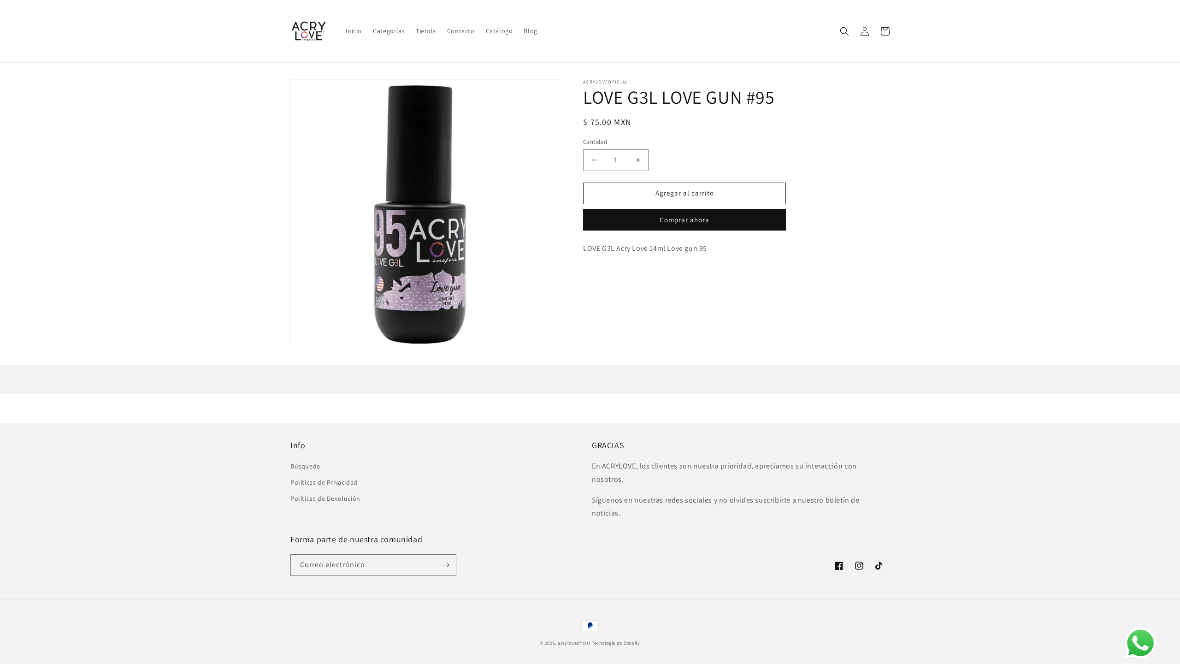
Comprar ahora (684, 219)
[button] (844, 31)
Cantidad (595, 142)
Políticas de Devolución (325, 498)
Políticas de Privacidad (324, 482)
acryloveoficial (574, 643)
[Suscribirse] (446, 565)
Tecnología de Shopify (616, 643)
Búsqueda (305, 466)
